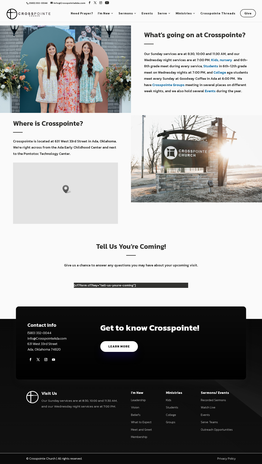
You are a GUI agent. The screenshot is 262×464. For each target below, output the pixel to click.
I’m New (104, 14)
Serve (162, 14)
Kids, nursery (222, 59)
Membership (139, 436)
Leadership (138, 400)
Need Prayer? (82, 14)
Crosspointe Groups (168, 84)
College (219, 72)
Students (210, 66)
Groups (170, 422)
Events (147, 14)
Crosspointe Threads (217, 14)
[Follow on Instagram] (46, 359)
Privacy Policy (226, 458)
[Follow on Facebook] (30, 359)
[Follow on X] (38, 359)
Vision (135, 407)
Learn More (119, 346)
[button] (67, 189)
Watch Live (208, 407)
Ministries (184, 14)
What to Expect (141, 422)
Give (248, 13)
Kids (168, 400)
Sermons (126, 14)
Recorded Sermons (213, 400)
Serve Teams (209, 422)
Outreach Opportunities (217, 429)
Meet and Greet (141, 429)
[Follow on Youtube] (53, 359)
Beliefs (135, 414)
